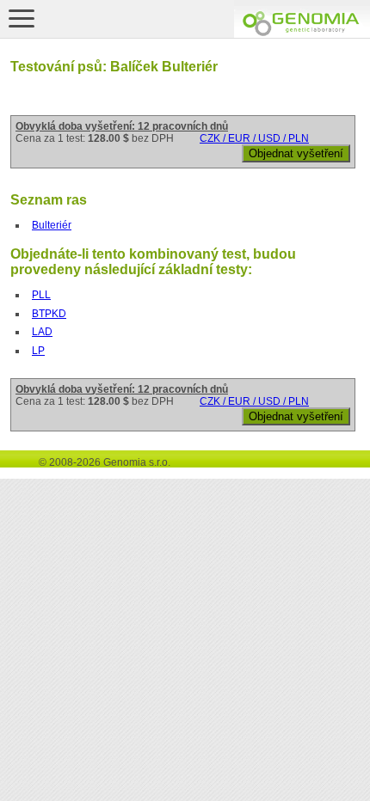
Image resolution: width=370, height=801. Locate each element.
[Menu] (21, 18)
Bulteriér (51, 225)
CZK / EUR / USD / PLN (254, 138)
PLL (41, 295)
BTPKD (49, 314)
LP (38, 351)
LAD (42, 332)
